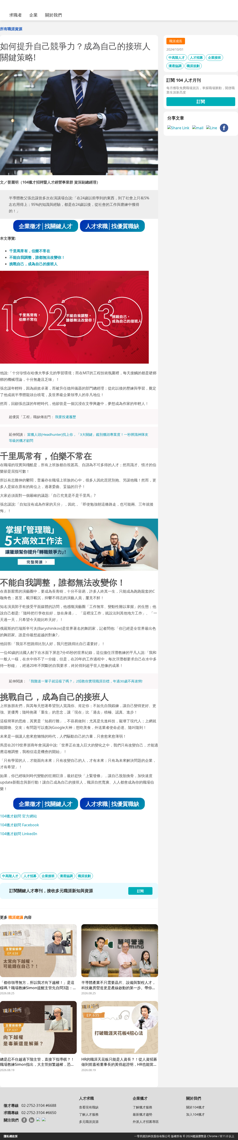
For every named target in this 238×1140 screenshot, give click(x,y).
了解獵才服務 (142, 1107)
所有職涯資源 (11, 28)
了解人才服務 (89, 1114)
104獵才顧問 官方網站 (18, 816)
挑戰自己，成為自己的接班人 (33, 263)
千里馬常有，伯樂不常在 (29, 250)
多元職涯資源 (89, 1121)
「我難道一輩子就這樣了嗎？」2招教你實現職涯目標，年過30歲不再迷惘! (84, 681)
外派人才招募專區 (146, 1121)
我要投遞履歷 (65, 416)
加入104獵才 (195, 1114)
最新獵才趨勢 (142, 1114)
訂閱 (201, 101)
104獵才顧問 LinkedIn (18, 833)
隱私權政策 (11, 1136)
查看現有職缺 (89, 1107)
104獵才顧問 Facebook (19, 824)
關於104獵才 (195, 1107)
